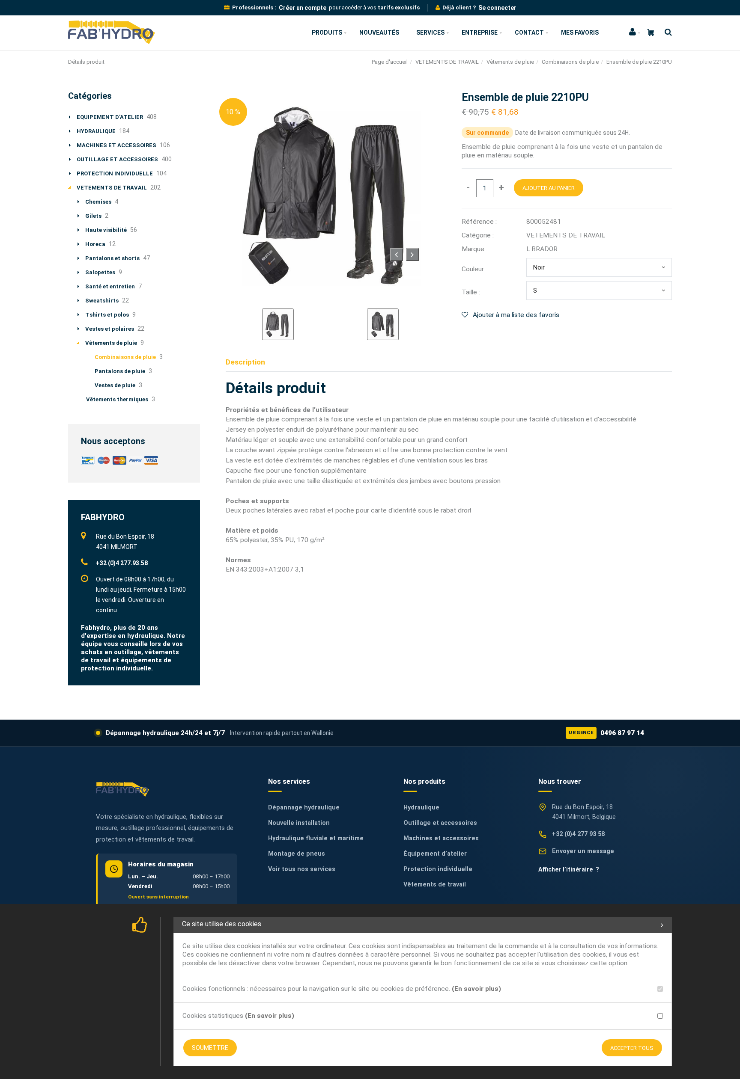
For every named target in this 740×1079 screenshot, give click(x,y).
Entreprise (480, 32)
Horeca (95, 244)
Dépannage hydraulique (304, 807)
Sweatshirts (102, 300)
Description (245, 362)
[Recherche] (666, 32)
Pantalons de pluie (120, 371)
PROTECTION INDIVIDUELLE (115, 173)
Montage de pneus (296, 853)
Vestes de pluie (115, 385)
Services (430, 32)
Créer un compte (302, 7)
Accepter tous (631, 1048)
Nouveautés (379, 32)
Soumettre (210, 1047)
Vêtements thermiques (117, 399)
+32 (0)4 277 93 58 (578, 834)
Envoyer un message (583, 851)
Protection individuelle (437, 869)
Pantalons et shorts (112, 258)
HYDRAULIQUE (96, 131)
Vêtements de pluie (510, 62)
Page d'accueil (390, 62)
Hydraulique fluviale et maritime (316, 838)
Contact (529, 32)
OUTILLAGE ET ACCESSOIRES (117, 159)
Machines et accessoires (441, 838)
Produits (327, 32)
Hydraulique (421, 807)
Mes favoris (580, 32)
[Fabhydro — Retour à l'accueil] (122, 789)
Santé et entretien (110, 286)
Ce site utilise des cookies (221, 924)
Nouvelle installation (299, 823)
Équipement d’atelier (435, 853)
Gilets (93, 216)
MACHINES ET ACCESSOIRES (116, 145)
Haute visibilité (106, 230)
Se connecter (497, 7)
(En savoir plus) (476, 989)
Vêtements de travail (434, 884)
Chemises (98, 202)
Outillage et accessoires (440, 823)
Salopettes (100, 272)
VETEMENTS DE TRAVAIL (447, 62)
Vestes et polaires (109, 329)
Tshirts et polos (107, 314)
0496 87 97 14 (606, 733)
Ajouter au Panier (548, 188)
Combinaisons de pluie (570, 62)
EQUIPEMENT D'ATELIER (110, 117)
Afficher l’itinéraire (568, 869)
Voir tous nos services (301, 869)
